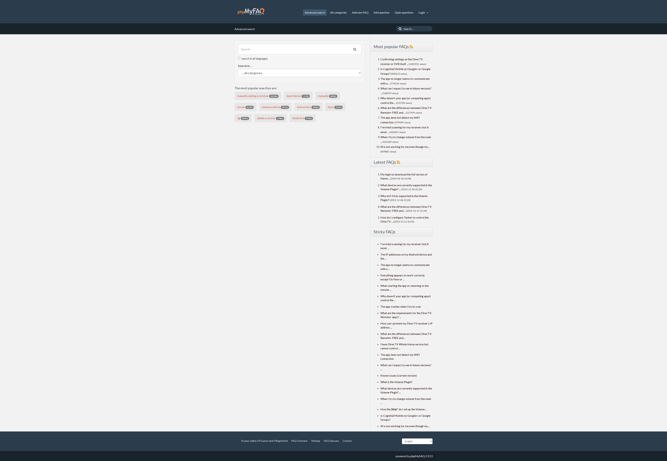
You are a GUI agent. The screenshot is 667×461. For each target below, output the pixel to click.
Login (422, 12)
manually (327, 95)
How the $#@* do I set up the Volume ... (403, 409)
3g (242, 118)
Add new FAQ (360, 12)
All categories (338, 12)
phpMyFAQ (417, 456)
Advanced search (315, 12)
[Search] (399, 28)
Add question (381, 12)
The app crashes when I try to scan (400, 306)
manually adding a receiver (257, 95)
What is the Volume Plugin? (396, 382)
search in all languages (254, 58)
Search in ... (245, 65)
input (334, 107)
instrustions (308, 107)
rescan (245, 107)
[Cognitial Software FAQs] (251, 12)
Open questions (404, 12)
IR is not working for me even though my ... (405, 146)
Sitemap (315, 440)
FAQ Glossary (331, 440)
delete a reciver (270, 118)
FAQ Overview (299, 440)
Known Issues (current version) (398, 375)
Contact (347, 440)
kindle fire (302, 118)
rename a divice (275, 107)
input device (298, 95)
